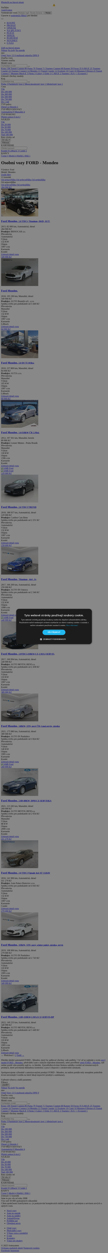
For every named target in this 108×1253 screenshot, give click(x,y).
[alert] (54, 626)
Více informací (72, 625)
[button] (54, 639)
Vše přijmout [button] (54, 632)
